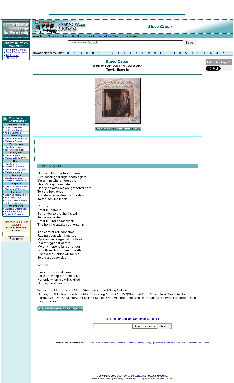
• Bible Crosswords (13, 203)
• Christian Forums (12, 141)
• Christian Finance (13, 155)
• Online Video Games (15, 200)
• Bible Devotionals (13, 130)
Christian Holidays (125, 342)
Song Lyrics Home (16, 49)
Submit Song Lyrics (16, 52)
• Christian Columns (13, 166)
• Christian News (11, 164)
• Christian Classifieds (14, 180)
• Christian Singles (12, 178)
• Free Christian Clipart (15, 186)
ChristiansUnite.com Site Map (169, 342)
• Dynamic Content (13, 214)
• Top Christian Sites (13, 149)
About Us (95, 342)
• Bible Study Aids (12, 127)
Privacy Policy (144, 342)
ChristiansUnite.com (134, 375)
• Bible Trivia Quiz (12, 197)
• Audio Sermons (12, 133)
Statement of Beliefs (198, 342)
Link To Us (12, 58)
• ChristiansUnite (15, 158)
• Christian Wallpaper (14, 189)
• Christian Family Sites (15, 147)
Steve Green (83, 36)
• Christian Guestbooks (15, 209)
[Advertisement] (102, 16)
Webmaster (166, 378)
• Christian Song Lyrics (15, 169)
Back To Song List (132, 319)
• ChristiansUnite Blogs (15, 138)
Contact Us (108, 342)
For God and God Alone (106, 36)
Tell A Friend (12, 55)
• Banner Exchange (13, 211)
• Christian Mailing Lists (15, 172)
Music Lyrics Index (58, 36)
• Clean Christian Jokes (15, 195)
